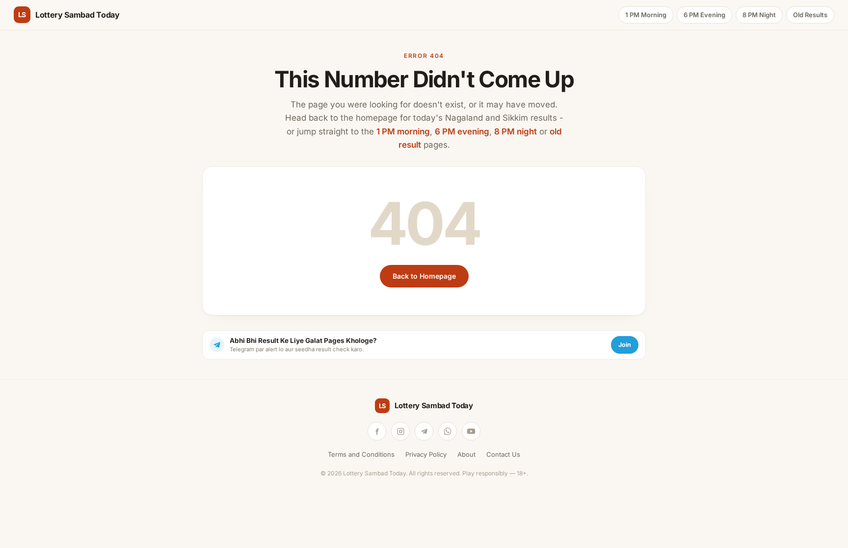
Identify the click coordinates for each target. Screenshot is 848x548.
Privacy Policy (426, 454)
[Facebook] (377, 431)
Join (624, 344)
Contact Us (503, 454)
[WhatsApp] (447, 431)
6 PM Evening (704, 15)
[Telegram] (424, 431)
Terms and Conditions (361, 454)
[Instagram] (400, 431)
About (466, 454)
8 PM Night (759, 15)
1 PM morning (403, 131)
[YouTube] (471, 431)
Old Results (810, 15)
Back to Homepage (424, 276)
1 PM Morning (645, 15)
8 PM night (515, 131)
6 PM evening (462, 131)
